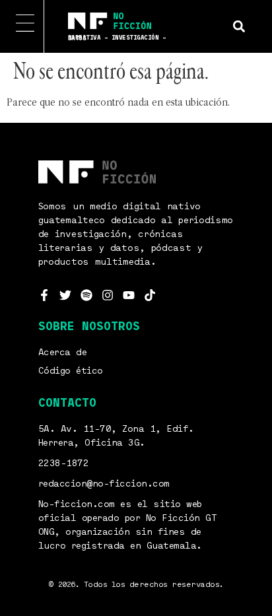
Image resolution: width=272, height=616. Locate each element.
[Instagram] (108, 295)
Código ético (70, 371)
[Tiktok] (150, 295)
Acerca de (62, 352)
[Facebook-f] (44, 295)
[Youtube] (129, 295)
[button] (239, 26)
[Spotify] (86, 295)
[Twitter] (65, 295)
